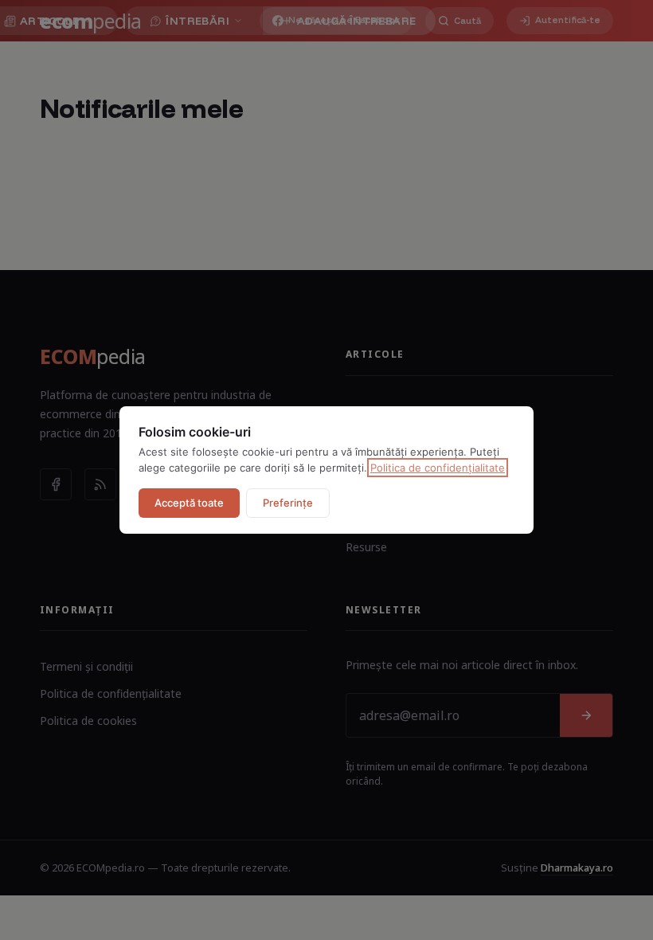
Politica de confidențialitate (437, 467)
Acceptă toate (189, 502)
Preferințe (288, 502)
